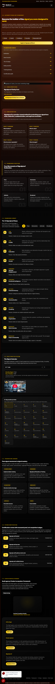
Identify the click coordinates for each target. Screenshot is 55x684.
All (23, 226)
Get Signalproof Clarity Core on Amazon (14, 97)
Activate (42, 226)
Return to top (6, 593)
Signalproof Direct (11, 663)
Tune (28, 226)
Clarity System (10, 647)
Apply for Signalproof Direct (27, 43)
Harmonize (35, 226)
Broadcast (49, 226)
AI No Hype (9, 631)
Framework (34, 678)
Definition (28, 678)
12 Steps (40, 678)
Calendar (45, 678)
